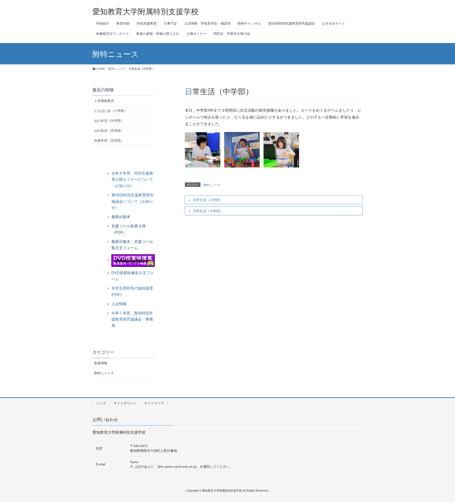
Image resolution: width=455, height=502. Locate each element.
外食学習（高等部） (109, 140)
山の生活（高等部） (109, 130)
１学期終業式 (104, 101)
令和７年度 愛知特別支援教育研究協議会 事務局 (132, 319)
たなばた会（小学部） (110, 111)
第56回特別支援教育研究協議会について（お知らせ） (132, 201)
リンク (101, 403)
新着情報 (100, 363)
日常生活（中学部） (208, 211)
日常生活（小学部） (208, 200)
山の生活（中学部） (109, 121)
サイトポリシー (125, 403)
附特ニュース (211, 185)
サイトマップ (154, 403)
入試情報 (119, 304)
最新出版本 (120, 217)
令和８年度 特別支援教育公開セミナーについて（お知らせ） (132, 179)
